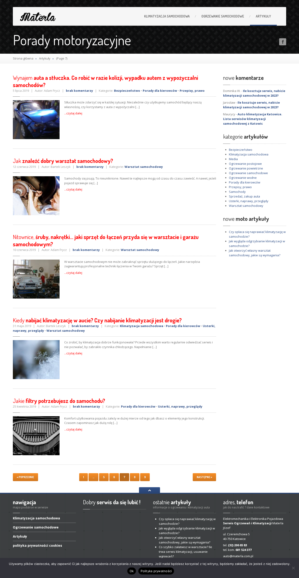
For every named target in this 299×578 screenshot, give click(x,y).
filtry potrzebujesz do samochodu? (59, 400)
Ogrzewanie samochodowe (248, 173)
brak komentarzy (79, 90)
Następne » (204, 477)
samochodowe (222, 16)
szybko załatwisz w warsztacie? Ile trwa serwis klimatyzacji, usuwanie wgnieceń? (185, 551)
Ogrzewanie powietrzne (246, 168)
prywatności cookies (37, 545)
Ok (132, 571)
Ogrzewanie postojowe (245, 164)
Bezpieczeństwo (127, 90)
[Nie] (293, 568)
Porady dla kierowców (160, 90)
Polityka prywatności (156, 571)
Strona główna (23, 58)
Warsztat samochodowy (144, 167)
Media (233, 159)
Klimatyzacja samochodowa (141, 326)
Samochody (237, 192)
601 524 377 (243, 550)
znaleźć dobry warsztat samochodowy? (63, 160)
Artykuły (263, 16)
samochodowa (167, 16)
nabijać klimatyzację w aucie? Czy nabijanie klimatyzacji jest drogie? (97, 320)
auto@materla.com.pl (238, 556)
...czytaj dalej (73, 113)
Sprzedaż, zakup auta (244, 196)
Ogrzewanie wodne (243, 178)
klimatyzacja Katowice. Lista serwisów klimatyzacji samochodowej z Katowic (252, 119)
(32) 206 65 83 (237, 545)
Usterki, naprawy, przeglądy (180, 406)
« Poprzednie (25, 477)
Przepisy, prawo (192, 90)
